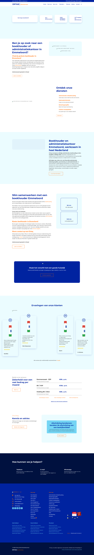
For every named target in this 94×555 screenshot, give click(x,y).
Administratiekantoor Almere (55, 527)
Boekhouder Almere (53, 525)
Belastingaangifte (64, 105)
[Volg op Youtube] (19, 508)
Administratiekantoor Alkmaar (37, 533)
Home (44, 4)
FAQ (50, 512)
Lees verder (61, 435)
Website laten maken (54, 509)
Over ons (49, 4)
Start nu (16, 389)
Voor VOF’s (33, 498)
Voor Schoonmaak (35, 503)
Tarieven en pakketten (54, 502)
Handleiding (52, 514)
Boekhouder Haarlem (35, 528)
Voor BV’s (33, 500)
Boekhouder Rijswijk (16, 533)
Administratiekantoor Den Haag (18, 527)
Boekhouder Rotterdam (17, 528)
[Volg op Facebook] (22, 508)
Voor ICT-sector (34, 509)
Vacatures (33, 518)
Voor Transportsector (36, 507)
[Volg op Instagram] (13, 508)
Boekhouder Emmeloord (54, 531)
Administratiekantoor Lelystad (55, 530)
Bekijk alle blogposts (19, 427)
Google (58, 360)
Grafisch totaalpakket (65, 109)
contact (21, 237)
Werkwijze (33, 514)
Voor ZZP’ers (34, 496)
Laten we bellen (17, 75)
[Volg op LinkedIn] (17, 508)
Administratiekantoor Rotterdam (19, 530)
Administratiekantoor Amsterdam (38, 527)
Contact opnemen (46, 275)
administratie (49, 216)
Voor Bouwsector (35, 505)
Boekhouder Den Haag (17, 525)
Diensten (61, 4)
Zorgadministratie (53, 505)
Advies (73, 4)
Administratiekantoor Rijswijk (18, 531)
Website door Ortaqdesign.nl (75, 547)
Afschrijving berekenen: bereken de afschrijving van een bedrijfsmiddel (62, 425)
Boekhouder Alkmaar (35, 531)
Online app (51, 503)
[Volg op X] (15, 508)
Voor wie (55, 4)
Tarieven (68, 4)
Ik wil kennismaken (55, 173)
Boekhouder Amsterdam (36, 525)
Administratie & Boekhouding (67, 95)
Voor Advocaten (34, 511)
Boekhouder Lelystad (53, 528)
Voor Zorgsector (34, 502)
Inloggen (74, 1)
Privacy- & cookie (53, 547)
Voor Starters (34, 495)
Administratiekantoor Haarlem (37, 530)
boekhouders (18, 65)
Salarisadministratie (64, 100)
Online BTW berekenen (54, 511)
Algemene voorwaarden (63, 547)
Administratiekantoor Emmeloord (56, 533)
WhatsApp (69, 1)
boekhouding (48, 201)
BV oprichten (52, 507)
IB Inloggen (79, 1)
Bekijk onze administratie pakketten (59, 401)
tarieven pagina (36, 228)
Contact (78, 4)
